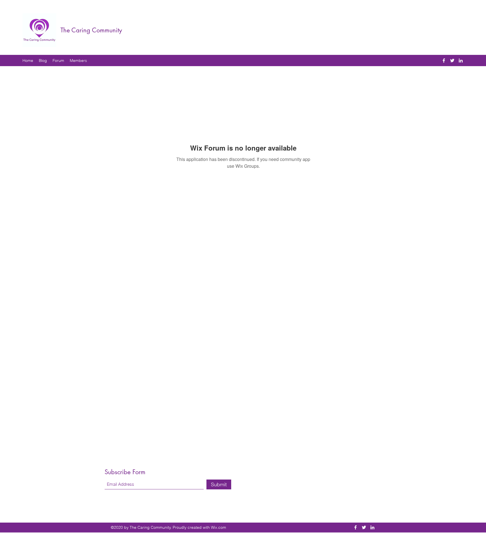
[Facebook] (444, 60)
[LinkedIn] (461, 60)
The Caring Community (91, 30)
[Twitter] (452, 60)
